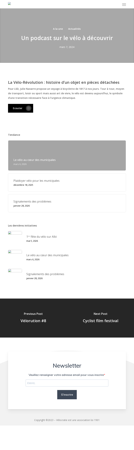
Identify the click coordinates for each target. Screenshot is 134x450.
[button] (124, 4)
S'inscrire (67, 394)
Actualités (74, 28)
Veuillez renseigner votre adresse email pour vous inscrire (66, 375)
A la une (58, 28)
